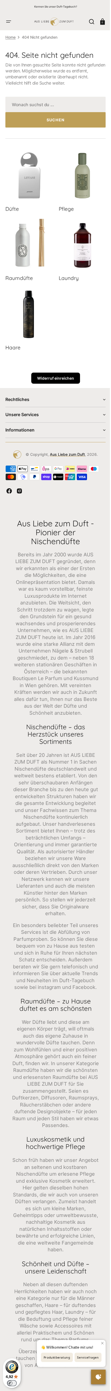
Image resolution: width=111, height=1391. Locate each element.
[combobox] (53, 104)
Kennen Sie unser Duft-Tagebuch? (55, 6)
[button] (9, 22)
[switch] (12, 1383)
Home (10, 37)
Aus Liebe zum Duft (65, 447)
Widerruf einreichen (53, 371)
